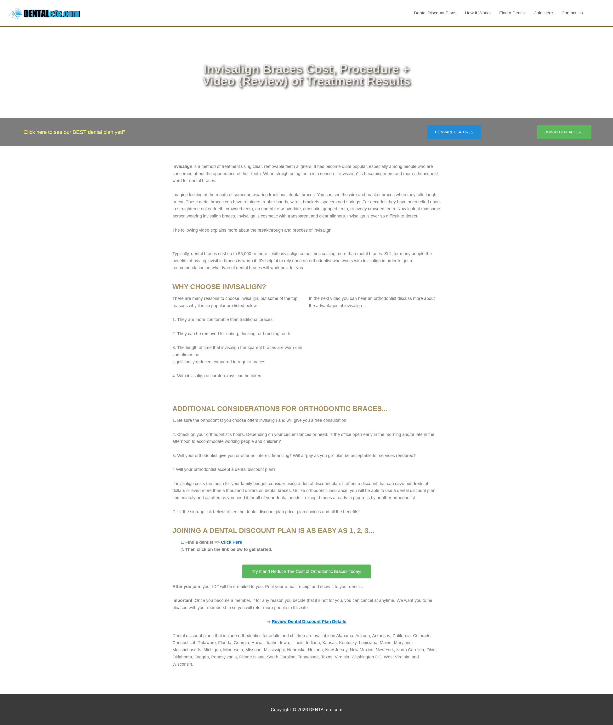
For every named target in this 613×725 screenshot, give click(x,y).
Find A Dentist (512, 13)
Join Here (543, 13)
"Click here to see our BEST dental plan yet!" (73, 132)
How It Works (478, 13)
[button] (598, 13)
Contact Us (572, 13)
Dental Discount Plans (435, 13)
